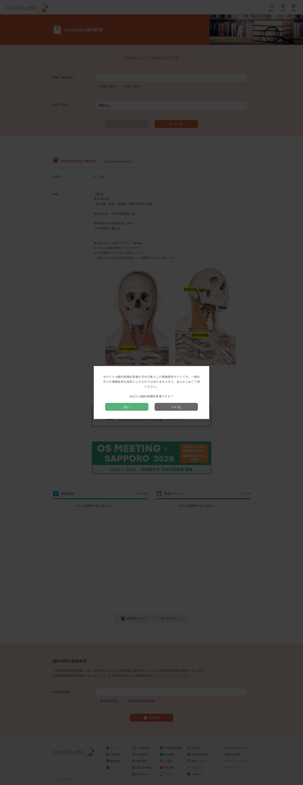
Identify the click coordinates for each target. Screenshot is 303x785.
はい (126, 406)
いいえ (176, 406)
